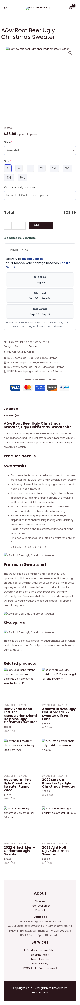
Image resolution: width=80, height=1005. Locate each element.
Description (11, 408)
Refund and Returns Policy (40, 950)
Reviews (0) (11, 415)
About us (40, 901)
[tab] (40, 409)
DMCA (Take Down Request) (40, 968)
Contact (40, 910)
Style (8, 142)
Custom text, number (19, 187)
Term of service (40, 959)
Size (7, 161)
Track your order (40, 905)
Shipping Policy (40, 954)
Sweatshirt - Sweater (26, 346)
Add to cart (41, 225)
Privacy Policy (40, 963)
